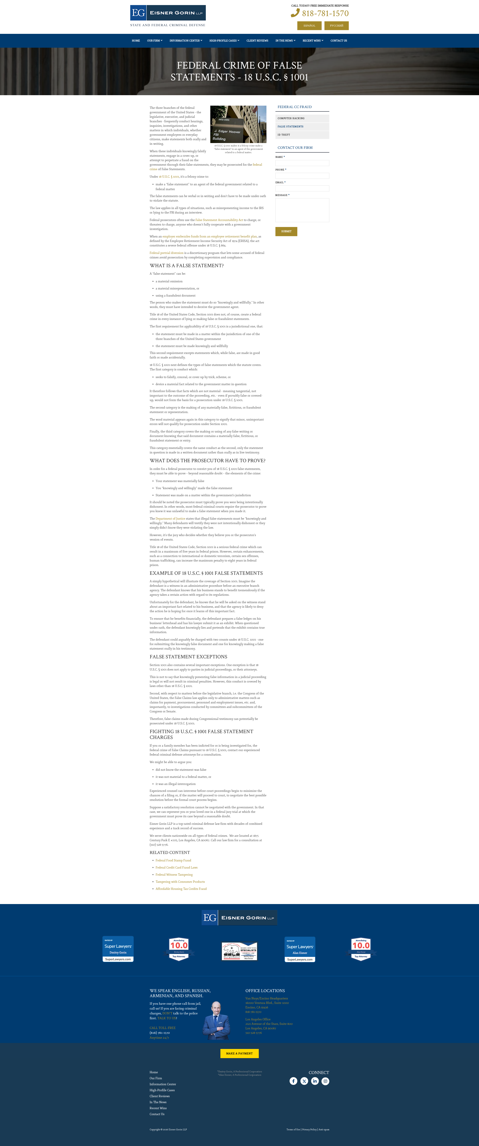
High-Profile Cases (223, 40)
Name (280, 157)
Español (309, 25)
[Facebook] (293, 1080)
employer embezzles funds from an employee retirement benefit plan (210, 236)
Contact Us (339, 40)
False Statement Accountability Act (219, 220)
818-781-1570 (325, 13)
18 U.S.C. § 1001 (169, 177)
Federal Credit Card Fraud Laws (177, 867)
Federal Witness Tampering (174, 875)
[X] (304, 1080)
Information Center (185, 40)
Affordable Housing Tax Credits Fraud (181, 889)
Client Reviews (257, 40)
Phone (280, 169)
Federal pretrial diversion (167, 253)
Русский (336, 25)
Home (136, 40)
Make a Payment (239, 1053)
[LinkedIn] (315, 1080)
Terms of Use (293, 1129)
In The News (284, 40)
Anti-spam (324, 1129)
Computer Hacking (291, 118)
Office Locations (265, 991)
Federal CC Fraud (295, 107)
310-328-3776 (253, 1033)
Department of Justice (170, 519)
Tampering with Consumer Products (180, 882)
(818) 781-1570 (160, 1033)
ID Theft (284, 135)
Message (282, 195)
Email (280, 182)
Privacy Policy (309, 1129)
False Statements (290, 126)
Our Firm (153, 40)
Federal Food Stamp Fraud (173, 860)
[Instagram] (325, 1080)
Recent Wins (312, 40)
